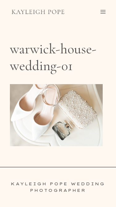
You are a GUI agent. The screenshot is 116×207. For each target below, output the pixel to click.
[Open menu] (103, 11)
